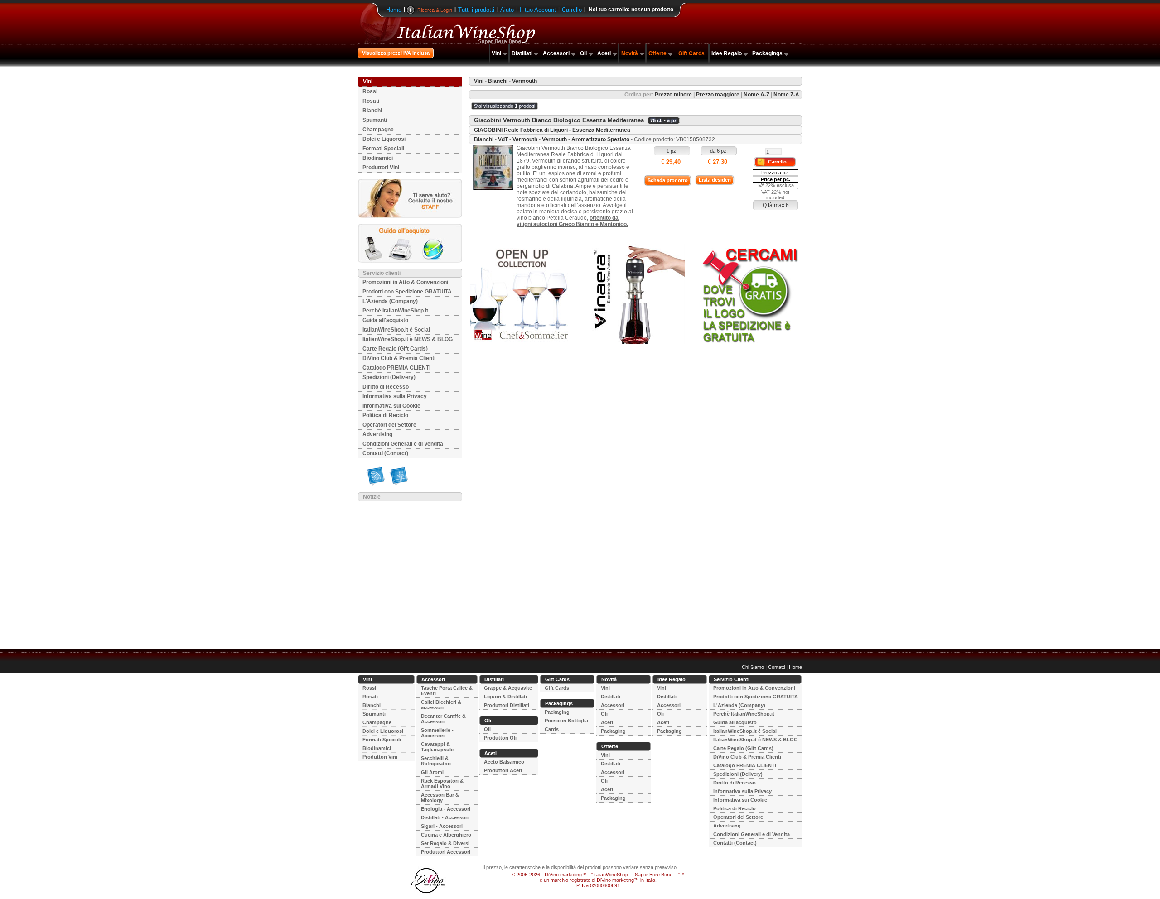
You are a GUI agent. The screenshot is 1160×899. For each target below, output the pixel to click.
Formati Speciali (383, 148)
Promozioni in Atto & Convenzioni (405, 282)
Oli (583, 53)
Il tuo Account (538, 9)
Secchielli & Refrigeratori (436, 760)
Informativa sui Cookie (391, 406)
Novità (629, 53)
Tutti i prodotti (476, 9)
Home (393, 9)
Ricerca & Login (434, 10)
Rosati (370, 101)
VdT (503, 139)
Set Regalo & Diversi (445, 843)
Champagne (378, 129)
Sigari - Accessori (442, 826)
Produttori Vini (380, 167)
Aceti (604, 53)
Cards (552, 729)
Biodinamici (377, 158)
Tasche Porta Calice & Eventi (447, 690)
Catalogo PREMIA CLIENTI (396, 368)
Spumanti (374, 120)
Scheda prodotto (668, 180)
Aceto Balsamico (504, 761)
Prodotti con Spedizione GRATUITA (407, 291)
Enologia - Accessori (445, 809)
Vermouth (524, 139)
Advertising (377, 434)
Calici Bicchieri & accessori (441, 704)
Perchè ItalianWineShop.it (395, 311)
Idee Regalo (726, 53)
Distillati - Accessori (445, 817)
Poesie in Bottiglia (566, 720)
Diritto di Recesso (385, 387)
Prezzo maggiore (718, 94)
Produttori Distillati (506, 705)
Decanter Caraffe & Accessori (443, 718)
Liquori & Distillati (505, 696)
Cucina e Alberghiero (446, 834)
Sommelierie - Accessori (437, 732)
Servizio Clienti (731, 679)
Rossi (369, 91)
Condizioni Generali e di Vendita (402, 444)
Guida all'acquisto (385, 320)
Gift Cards (691, 53)
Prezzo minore (673, 94)
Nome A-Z (756, 94)
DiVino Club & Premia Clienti (398, 358)
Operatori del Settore (389, 425)
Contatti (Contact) (385, 453)
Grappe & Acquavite (508, 688)
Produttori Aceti (503, 770)
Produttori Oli (500, 737)
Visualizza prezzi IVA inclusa (396, 53)
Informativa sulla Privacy (394, 396)
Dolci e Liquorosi (384, 139)
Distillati (522, 53)
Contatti (776, 667)
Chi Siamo (753, 667)
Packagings (767, 53)
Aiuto (507, 9)
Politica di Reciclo (385, 415)
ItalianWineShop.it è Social (396, 330)
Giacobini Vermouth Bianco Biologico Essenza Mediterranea (559, 120)
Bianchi (372, 110)
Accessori (556, 53)
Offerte (657, 53)
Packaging (557, 712)
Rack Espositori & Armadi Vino (442, 783)
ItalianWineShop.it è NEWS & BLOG (407, 339)
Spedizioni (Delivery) (389, 377)
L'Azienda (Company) (390, 301)
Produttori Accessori (445, 852)
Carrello (572, 9)
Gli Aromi (432, 772)
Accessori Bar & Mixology (440, 797)
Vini (496, 53)
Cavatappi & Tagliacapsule (437, 746)
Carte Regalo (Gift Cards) (395, 349)
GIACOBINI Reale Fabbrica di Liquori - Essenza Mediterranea (552, 130)
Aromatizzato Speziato (600, 139)
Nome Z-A (786, 94)
